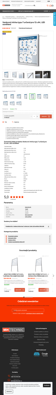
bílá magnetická (29, 214)
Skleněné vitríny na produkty (41, 337)
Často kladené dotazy (15, 359)
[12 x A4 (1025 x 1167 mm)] (32, 96)
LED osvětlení (28, 216)
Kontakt (15, 353)
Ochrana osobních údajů (14, 363)
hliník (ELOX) (28, 207)
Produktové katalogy (17, 1)
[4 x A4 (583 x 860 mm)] (5, 96)
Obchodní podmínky (29, 1)
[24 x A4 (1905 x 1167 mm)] (12, 103)
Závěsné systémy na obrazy (41, 331)
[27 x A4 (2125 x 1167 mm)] (19, 103)
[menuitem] (9, 11)
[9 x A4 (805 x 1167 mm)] (25, 96)
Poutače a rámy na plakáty (41, 334)
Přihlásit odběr (28, 317)
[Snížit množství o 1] (31, 116)
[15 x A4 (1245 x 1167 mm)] (39, 96)
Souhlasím (47, 385)
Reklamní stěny (41, 339)
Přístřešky (41, 345)
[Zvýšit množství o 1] (37, 116)
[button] (3, 275)
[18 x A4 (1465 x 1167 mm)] (46, 96)
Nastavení (9, 391)
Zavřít (10, 123)
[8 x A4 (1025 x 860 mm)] (19, 96)
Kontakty (38, 1)
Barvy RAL (15, 365)
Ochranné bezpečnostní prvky (41, 342)
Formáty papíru (14, 367)
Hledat (43, 5)
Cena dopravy (5, 1)
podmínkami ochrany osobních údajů (34, 313)
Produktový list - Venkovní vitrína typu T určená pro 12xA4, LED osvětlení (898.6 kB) (25, 226)
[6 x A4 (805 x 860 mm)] (12, 96)
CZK (48, 1)
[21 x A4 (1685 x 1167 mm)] (5, 103)
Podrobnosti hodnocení (25, 28)
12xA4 (26, 209)
